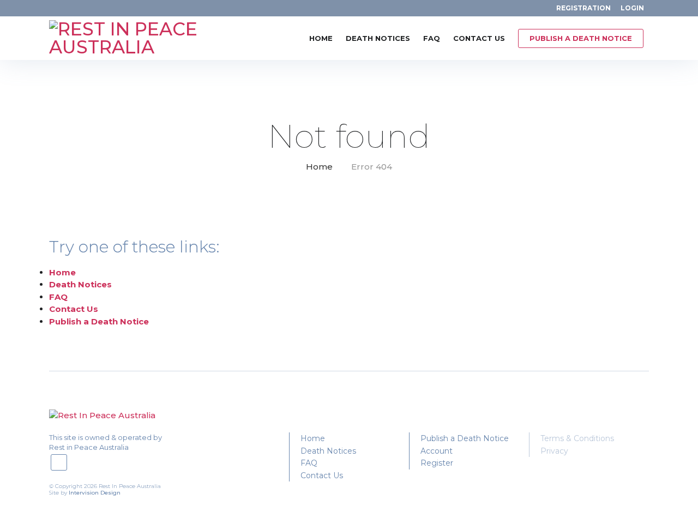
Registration (583, 8)
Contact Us (479, 38)
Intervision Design (95, 492)
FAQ (431, 38)
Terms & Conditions (577, 438)
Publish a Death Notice (580, 38)
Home (321, 38)
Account (436, 451)
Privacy (554, 451)
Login (632, 8)
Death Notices (378, 38)
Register (436, 463)
